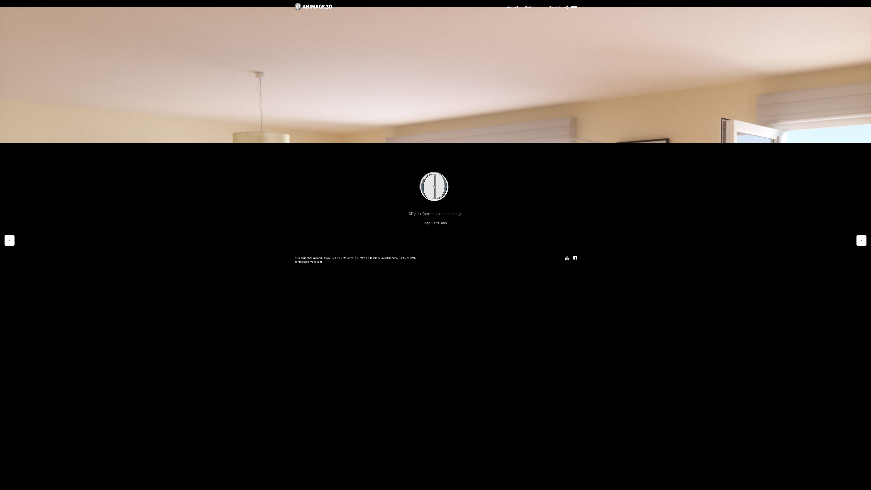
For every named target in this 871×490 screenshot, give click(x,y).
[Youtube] (567, 258)
